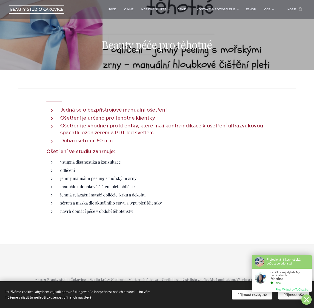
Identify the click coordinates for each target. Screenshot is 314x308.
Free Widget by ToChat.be (292, 289)
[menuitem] (112, 9)
